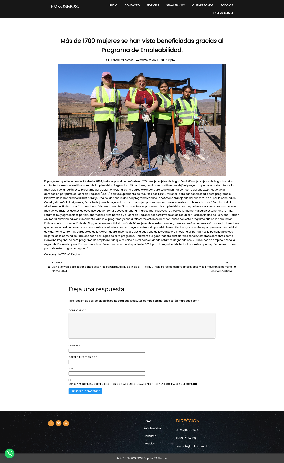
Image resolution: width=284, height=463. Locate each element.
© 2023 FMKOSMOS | (130, 458)
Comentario (77, 310)
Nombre (74, 345)
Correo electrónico (83, 357)
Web (71, 368)
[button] (9, 453)
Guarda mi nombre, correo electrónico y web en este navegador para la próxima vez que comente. (133, 384)
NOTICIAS (64, 254)
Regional (76, 254)
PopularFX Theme (155, 458)
